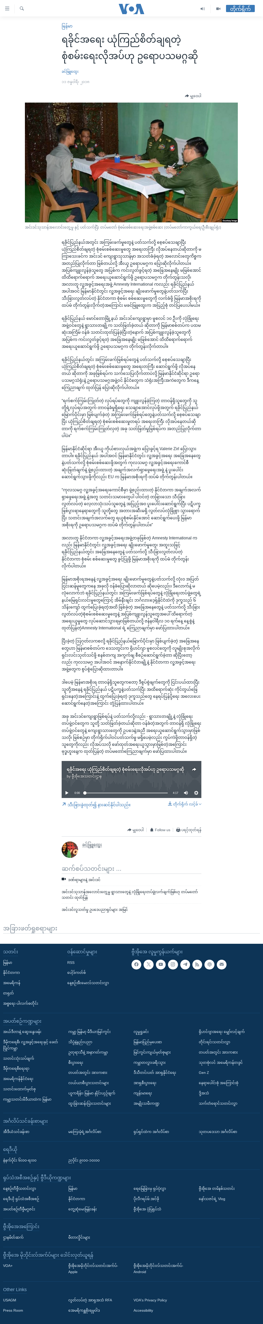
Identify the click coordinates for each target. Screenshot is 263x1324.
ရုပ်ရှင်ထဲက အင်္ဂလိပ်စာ (151, 1132)
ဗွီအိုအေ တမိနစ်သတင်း (217, 1188)
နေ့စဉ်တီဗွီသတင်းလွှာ (19, 1188)
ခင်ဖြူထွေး (70, 71)
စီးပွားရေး (75, 1062)
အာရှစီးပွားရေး (145, 1083)
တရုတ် (8, 993)
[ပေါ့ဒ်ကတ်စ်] (209, 964)
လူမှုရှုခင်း (141, 1032)
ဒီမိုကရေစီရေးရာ (16, 1068)
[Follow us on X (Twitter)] (148, 964)
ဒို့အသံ (204, 1093)
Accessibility (143, 1310)
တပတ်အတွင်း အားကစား (87, 1073)
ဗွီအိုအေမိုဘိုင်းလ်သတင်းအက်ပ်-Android (158, 1269)
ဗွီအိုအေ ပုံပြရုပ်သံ (147, 1209)
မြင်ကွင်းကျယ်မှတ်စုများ (152, 1052)
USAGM (9, 1300)
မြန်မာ (67, 26)
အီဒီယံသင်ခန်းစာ (16, 1132)
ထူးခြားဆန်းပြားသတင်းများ (89, 1103)
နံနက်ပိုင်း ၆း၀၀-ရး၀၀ (19, 1160)
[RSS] (197, 964)
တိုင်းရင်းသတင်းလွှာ (214, 1042)
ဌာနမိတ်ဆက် (13, 1237)
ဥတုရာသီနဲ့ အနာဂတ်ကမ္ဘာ (88, 1052)
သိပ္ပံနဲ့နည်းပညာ (80, 1042)
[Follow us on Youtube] (161, 964)
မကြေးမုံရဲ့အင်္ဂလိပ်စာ (84, 1132)
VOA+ (8, 1266)
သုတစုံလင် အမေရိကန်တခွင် (221, 1062)
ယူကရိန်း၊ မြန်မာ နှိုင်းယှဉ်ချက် (91, 1093)
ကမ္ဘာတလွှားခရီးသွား (150, 1062)
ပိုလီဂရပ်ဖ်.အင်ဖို (146, 1199)
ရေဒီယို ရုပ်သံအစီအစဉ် (21, 1199)
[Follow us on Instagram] (173, 964)
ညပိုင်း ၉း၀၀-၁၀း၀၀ (84, 1160)
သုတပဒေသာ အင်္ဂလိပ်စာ (218, 1132)
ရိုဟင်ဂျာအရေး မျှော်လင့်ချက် (222, 1032)
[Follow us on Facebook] (136, 964)
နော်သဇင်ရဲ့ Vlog (212, 1199)
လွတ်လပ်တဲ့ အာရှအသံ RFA (90, 1300)
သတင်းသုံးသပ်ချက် (18, 1058)
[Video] (218, 9)
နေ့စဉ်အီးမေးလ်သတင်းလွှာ (88, 983)
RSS (70, 962)
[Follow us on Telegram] (185, 964)
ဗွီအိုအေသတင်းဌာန (87, 776)
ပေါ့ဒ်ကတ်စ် (76, 973)
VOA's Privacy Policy (150, 1300)
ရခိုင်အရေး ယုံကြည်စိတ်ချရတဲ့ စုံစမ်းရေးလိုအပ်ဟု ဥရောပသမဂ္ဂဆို (125, 769)
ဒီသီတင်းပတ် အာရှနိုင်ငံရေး (155, 1073)
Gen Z (204, 1073)
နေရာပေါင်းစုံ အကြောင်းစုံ (218, 1083)
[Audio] (203, 9)
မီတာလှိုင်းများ (79, 1237)
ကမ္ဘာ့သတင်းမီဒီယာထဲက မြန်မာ (27, 1099)
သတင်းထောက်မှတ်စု (19, 1089)
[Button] (193, 96)
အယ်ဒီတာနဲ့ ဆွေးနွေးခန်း (22, 1032)
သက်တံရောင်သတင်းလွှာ (218, 1103)
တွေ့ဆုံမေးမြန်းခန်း (82, 1209)
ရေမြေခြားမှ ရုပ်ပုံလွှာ (150, 1188)
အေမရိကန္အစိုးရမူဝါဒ (84, 1310)
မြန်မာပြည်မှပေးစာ (148, 1042)
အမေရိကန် (11, 983)
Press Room (13, 1310)
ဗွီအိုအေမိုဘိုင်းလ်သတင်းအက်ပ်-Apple (93, 1269)
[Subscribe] (222, 964)
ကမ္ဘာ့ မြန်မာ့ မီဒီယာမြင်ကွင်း (89, 1032)
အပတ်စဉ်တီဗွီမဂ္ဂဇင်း (19, 1209)
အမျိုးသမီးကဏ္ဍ (146, 1103)
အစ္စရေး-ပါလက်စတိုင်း (20, 1003)
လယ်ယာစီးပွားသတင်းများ (88, 1083)
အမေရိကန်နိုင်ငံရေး (18, 1079)
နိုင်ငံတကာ (11, 973)
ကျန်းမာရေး (143, 1093)
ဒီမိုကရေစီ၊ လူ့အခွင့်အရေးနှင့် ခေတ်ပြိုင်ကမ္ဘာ (30, 1045)
